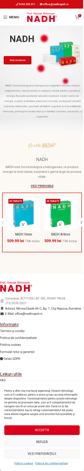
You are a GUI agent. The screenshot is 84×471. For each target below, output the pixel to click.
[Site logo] (42, 17)
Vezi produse (17, 60)
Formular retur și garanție (17, 352)
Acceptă (42, 430)
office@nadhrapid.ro (55, 4)
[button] (23, 224)
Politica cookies (23, 463)
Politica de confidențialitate (51, 463)
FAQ (3, 380)
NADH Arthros (60, 234)
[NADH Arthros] (60, 213)
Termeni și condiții (12, 331)
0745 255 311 (27, 4)
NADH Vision (23, 234)
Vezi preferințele (42, 454)
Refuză (42, 442)
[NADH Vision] (23, 213)
